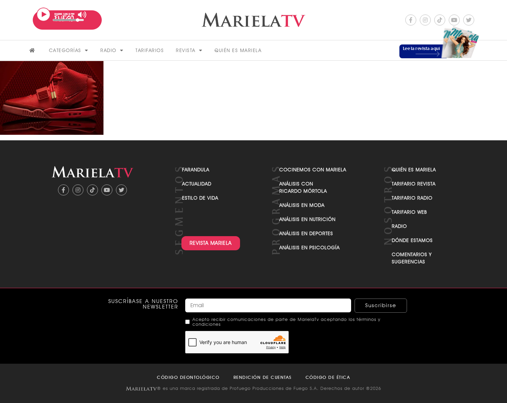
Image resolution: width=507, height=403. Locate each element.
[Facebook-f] (410, 20)
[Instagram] (425, 20)
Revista (186, 50)
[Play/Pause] (43, 14)
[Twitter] (468, 20)
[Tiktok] (439, 20)
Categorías (65, 50)
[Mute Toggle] (82, 14)
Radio (108, 50)
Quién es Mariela (238, 50)
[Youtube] (454, 20)
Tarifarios (150, 50)
